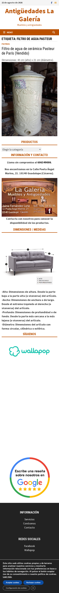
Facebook (29, 546)
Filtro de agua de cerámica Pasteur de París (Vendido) (28, 51)
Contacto (29, 527)
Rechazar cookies (33, 582)
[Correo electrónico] (55, 2)
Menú (10, 32)
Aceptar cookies (12, 582)
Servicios (29, 519)
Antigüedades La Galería (29, 15)
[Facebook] (52, 2)
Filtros (6, 44)
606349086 (44, 162)
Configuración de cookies (16, 588)
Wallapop (29, 550)
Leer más (7, 576)
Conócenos (29, 523)
